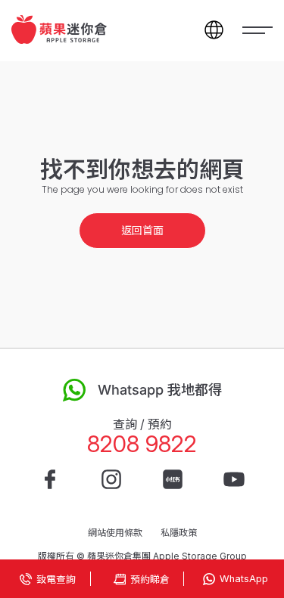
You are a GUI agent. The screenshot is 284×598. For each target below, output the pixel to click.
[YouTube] (234, 479)
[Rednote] (172, 479)
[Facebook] (50, 479)
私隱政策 (179, 532)
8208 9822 (142, 444)
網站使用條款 (115, 532)
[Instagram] (111, 479)
